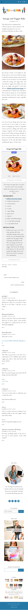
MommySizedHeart (8, 314)
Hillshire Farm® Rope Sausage (15, 88)
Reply (3, 309)
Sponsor (15, 264)
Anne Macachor (7, 332)
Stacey (4, 407)
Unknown (5, 351)
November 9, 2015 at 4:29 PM (8, 352)
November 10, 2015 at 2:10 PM (8, 409)
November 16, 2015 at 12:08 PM (9, 431)
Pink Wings (5, 381)
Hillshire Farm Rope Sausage (14, 198)
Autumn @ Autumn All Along (11, 429)
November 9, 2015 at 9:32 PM (8, 370)
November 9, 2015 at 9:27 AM (8, 316)
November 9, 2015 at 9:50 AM (8, 334)
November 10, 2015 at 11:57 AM (9, 390)
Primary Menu (1, 1)
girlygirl (4, 296)
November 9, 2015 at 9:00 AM (8, 298)
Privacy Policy (14, 605)
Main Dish (4, 264)
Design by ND (14, 607)
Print (14, 152)
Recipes (10, 264)
